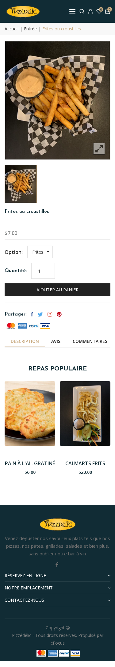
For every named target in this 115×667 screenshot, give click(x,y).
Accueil (11, 29)
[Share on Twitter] (40, 314)
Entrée (30, 29)
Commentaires (90, 341)
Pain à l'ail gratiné (30, 463)
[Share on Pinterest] (59, 314)
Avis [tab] (55, 341)
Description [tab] (25, 341)
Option (13, 252)
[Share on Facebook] (32, 314)
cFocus (58, 643)
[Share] (50, 314)
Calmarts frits (85, 463)
